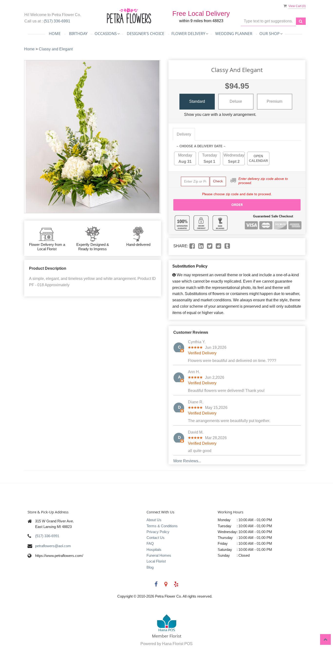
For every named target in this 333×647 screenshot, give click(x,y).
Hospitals (154, 549)
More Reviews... (187, 461)
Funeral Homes (159, 555)
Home (55, 33)
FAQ (150, 543)
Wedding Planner (233, 33)
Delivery (184, 134)
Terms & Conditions (162, 526)
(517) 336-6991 (57, 21)
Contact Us (156, 538)
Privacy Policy (158, 532)
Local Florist (156, 561)
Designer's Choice (145, 33)
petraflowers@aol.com (53, 546)
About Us (154, 520)
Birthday (78, 33)
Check (218, 181)
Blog (150, 567)
